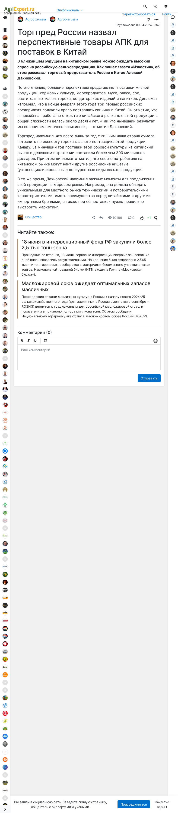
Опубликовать (68, 10)
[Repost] (101, 218)
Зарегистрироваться (138, 14)
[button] (155, 6)
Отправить (149, 378)
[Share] (93, 218)
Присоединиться (134, 804)
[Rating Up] (142, 218)
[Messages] (155, 6)
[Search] (145, 6)
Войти (166, 14)
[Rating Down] (156, 218)
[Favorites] (148, 19)
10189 (117, 218)
